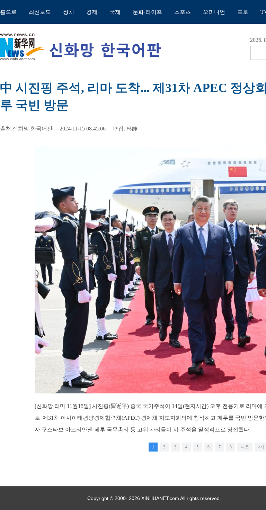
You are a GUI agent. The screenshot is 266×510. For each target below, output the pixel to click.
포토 (242, 12)
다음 (245, 447)
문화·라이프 (147, 12)
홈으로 (8, 12)
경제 (91, 12)
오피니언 (214, 12)
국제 (115, 12)
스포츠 (182, 12)
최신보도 (40, 12)
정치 (68, 12)
